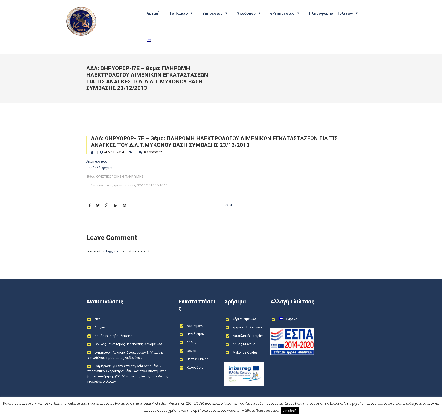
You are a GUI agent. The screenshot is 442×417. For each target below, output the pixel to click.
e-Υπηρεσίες (282, 13)
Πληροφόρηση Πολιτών (331, 13)
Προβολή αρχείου (99, 168)
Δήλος (191, 342)
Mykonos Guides (245, 352)
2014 (228, 205)
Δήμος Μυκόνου (245, 344)
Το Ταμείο (178, 13)
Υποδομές (246, 13)
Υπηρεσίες (212, 13)
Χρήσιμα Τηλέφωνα (247, 327)
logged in (113, 251)
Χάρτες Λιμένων (244, 319)
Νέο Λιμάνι (194, 325)
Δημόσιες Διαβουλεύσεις (113, 336)
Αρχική (153, 13)
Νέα (97, 319)
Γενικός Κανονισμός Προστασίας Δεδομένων (128, 344)
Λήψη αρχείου (96, 161)
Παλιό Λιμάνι (196, 334)
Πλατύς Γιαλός (197, 359)
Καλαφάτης (194, 367)
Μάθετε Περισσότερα (260, 410)
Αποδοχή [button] (289, 410)
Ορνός (191, 350)
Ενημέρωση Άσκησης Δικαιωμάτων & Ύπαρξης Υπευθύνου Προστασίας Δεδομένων (125, 355)
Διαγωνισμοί (103, 327)
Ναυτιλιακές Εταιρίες (248, 336)
